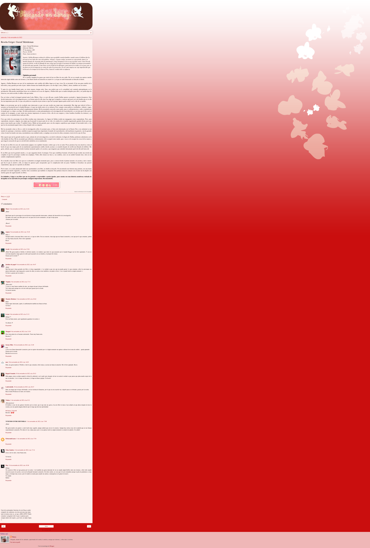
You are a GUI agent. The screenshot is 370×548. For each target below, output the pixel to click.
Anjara (8, 232)
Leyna (7, 314)
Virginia (8, 282)
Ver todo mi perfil (15, 542)
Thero (7, 209)
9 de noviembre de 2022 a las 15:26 (19, 249)
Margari (8, 331)
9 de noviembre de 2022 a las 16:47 (26, 264)
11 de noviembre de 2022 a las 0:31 (20, 400)
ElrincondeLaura (11, 439)
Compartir (4, 199)
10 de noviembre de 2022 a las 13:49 (24, 345)
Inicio (46, 526)
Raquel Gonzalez (10, 373)
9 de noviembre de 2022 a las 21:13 (19, 314)
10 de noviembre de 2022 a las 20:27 (24, 387)
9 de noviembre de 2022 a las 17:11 (20, 282)
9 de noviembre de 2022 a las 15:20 (20, 232)
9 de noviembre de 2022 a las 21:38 (21, 331)
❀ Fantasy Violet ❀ (11, 411)
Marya (14, 537)
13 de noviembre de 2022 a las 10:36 (19, 465)
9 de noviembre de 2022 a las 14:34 (19, 209)
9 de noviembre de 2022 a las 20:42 (26, 299)
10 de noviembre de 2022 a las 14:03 (19, 362)
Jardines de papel (11, 264)
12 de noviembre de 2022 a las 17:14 (25, 450)
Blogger (52, 546)
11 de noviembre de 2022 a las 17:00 (36, 421)
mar (7, 362)
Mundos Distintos (11, 299)
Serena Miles (9, 345)
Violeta (8, 400)
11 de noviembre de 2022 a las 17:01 (26, 438)
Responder (8, 226)
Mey (7, 465)
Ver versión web (46, 530)
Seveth (7, 249)
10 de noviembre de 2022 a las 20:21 (26, 373)
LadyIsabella (9, 387)
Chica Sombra (10, 450)
